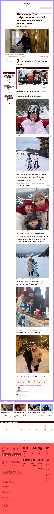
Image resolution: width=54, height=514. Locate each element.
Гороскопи (33, 453)
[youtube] (3, 451)
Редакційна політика (48, 472)
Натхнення (35, 7)
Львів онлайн (40, 468)
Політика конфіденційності (49, 467)
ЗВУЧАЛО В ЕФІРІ (33, 465)
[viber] (25, 396)
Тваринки (32, 451)
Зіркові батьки (38, 385)
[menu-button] (2, 8)
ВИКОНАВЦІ (32, 463)
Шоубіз (16, 7)
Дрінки (47, 451)
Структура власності (47, 465)
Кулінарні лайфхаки (47, 454)
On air (33, 460)
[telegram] (17, 396)
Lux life (41, 460)
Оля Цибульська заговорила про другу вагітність (27, 91)
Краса (39, 451)
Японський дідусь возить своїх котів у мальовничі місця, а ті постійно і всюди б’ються (10, 78)
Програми (40, 463)
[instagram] (7, 448)
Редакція (47, 480)
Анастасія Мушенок (40, 12)
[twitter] (23, 396)
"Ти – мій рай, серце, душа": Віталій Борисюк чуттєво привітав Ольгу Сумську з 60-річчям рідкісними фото (10, 98)
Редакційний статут (48, 470)
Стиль (39, 453)
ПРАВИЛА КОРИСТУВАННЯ (48, 462)
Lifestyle (26, 460)
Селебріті (22, 385)
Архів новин (48, 478)
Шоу (24, 453)
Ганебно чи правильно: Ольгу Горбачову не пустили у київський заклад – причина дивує (10, 88)
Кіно (25, 7)
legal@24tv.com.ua (6, 492)
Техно (24, 465)
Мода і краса (29, 7)
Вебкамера (40, 465)
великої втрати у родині (28, 63)
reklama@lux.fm (5, 497)
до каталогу (27, 440)
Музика (24, 456)
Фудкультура (48, 455)
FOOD (47, 448)
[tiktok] (17, 448)
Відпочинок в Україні (29, 385)
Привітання (25, 463)
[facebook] (20, 396)
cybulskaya (29, 135)
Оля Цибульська (21, 54)
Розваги (21, 7)
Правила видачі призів (48, 475)
